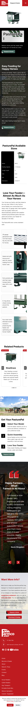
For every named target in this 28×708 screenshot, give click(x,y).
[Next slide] (25, 368)
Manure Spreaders (7, 691)
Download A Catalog (14, 617)
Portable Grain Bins (7, 688)
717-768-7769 (10, 640)
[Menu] (25, 3)
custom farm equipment (8, 595)
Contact (4, 672)
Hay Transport (6, 685)
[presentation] (10, 357)
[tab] (12, 387)
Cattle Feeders (6, 682)
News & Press (6, 667)
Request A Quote (15, 3)
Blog (3, 675)
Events (4, 669)
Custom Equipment (7, 694)
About (3, 664)
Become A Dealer (7, 661)
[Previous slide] (2, 368)
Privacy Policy (10, 701)
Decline (18, 705)
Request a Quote (14, 612)
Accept (10, 705)
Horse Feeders (6, 680)
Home (3, 658)
